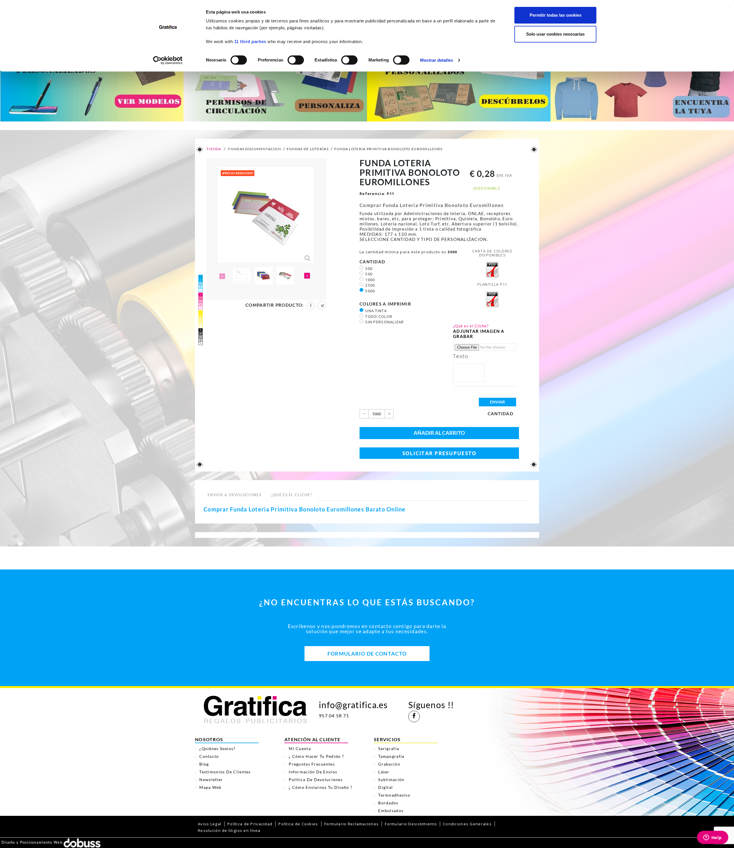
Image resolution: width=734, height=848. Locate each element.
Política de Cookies (298, 823)
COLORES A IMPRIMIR (386, 303)
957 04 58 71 (334, 715)
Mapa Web (210, 787)
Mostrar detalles (436, 60)
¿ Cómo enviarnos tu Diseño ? (320, 787)
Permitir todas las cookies (555, 15)
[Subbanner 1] (92, 86)
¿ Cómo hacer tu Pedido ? (316, 756)
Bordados (388, 802)
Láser (383, 771)
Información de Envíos (313, 771)
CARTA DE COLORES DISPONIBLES (492, 253)
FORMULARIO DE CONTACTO (367, 653)
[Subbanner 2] (275, 86)
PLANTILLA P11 (492, 284)
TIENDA (213, 149)
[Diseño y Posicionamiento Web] (82, 842)
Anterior (221, 276)
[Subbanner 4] (642, 86)
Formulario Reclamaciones (351, 823)
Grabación (389, 764)
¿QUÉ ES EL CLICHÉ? (291, 494)
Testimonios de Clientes (225, 771)
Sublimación (391, 779)
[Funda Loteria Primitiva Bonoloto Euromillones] (242, 276)
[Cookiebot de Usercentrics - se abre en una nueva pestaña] (168, 60)
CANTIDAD (373, 261)
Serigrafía (388, 748)
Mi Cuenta (300, 748)
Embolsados (390, 810)
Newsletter (211, 779)
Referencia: (373, 193)
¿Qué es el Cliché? (471, 326)
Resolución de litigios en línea (229, 830)
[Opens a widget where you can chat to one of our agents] (712, 838)
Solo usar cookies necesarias (555, 34)
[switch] (295, 58)
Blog (204, 764)
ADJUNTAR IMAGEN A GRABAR (479, 334)
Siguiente (307, 276)
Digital (385, 787)
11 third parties (250, 41)
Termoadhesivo (394, 795)
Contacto (209, 756)
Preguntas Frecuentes (312, 764)
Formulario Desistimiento (411, 823)
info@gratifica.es (353, 704)
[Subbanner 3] (458, 86)
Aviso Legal (209, 823)
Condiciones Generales (467, 823)
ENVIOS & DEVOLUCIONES (234, 494)
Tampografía (391, 756)
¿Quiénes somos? (217, 748)
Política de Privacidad (249, 823)
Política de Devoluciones (316, 779)
